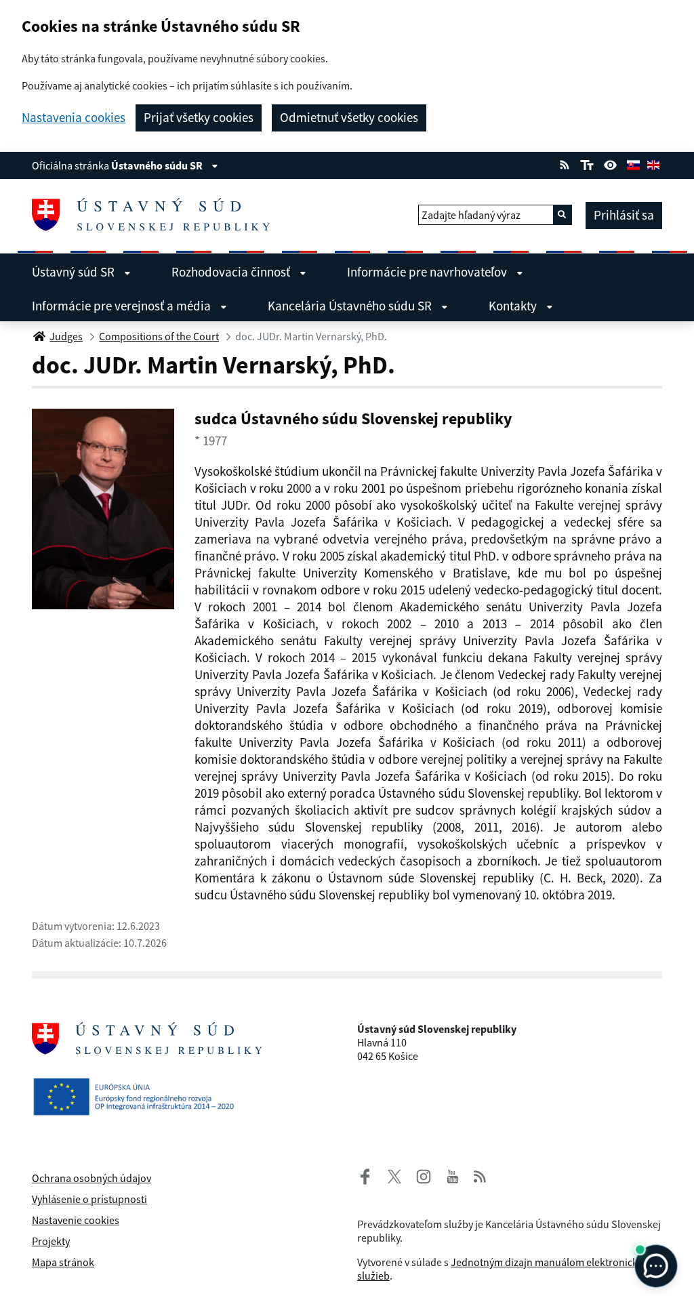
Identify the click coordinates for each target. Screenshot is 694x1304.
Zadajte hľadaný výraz (471, 215)
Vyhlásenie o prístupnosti (89, 1199)
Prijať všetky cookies (198, 117)
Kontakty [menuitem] (514, 306)
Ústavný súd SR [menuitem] (74, 272)
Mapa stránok (63, 1262)
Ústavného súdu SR (158, 165)
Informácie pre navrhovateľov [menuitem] (428, 272)
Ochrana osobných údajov (91, 1178)
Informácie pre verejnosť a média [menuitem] (122, 306)
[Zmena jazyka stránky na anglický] (653, 163)
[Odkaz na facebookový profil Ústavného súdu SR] (365, 1174)
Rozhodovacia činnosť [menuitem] (232, 272)
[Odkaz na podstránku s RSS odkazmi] (564, 163)
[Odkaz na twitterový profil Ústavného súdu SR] (389, 1174)
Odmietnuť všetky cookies (349, 117)
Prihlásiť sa (624, 215)
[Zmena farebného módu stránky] (610, 163)
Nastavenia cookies (73, 117)
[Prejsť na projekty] (139, 1094)
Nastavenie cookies (75, 1220)
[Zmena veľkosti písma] (586, 163)
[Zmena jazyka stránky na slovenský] (633, 163)
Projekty (51, 1241)
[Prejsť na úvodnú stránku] (156, 215)
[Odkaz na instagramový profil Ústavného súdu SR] (418, 1174)
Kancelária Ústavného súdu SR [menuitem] (351, 306)
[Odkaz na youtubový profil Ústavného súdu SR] (453, 1174)
